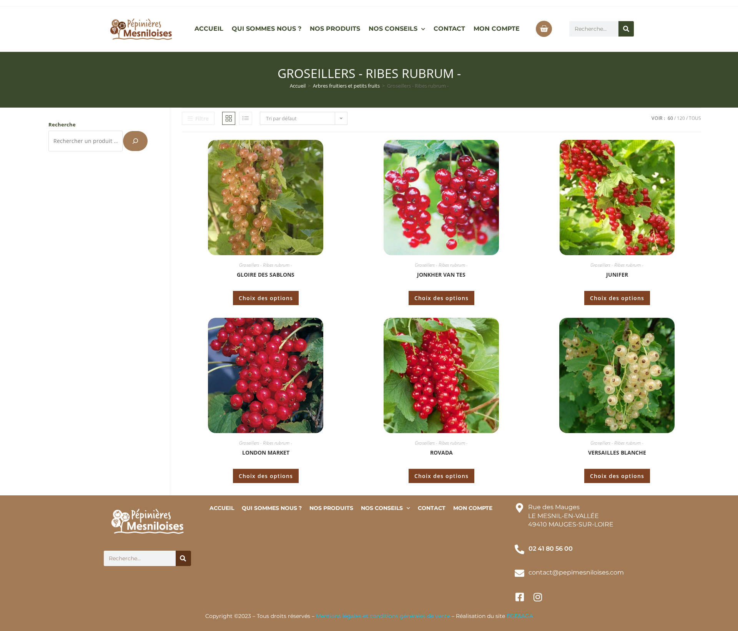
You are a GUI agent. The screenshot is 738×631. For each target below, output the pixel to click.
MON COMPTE (497, 28)
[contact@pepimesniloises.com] (519, 573)
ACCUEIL (208, 28)
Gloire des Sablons (265, 274)
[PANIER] (544, 29)
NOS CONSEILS (393, 28)
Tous (695, 118)
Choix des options (266, 298)
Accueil (298, 85)
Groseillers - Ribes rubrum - (265, 265)
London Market (265, 452)
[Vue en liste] (245, 118)
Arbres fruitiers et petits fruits (346, 85)
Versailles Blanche (617, 452)
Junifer (617, 274)
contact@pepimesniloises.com (576, 572)
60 (670, 118)
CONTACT (449, 28)
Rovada (441, 452)
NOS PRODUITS (335, 28)
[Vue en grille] (228, 118)
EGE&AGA (520, 616)
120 (681, 118)
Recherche (62, 124)
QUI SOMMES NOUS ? (266, 28)
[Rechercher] (626, 29)
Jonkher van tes (441, 274)
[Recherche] (135, 141)
